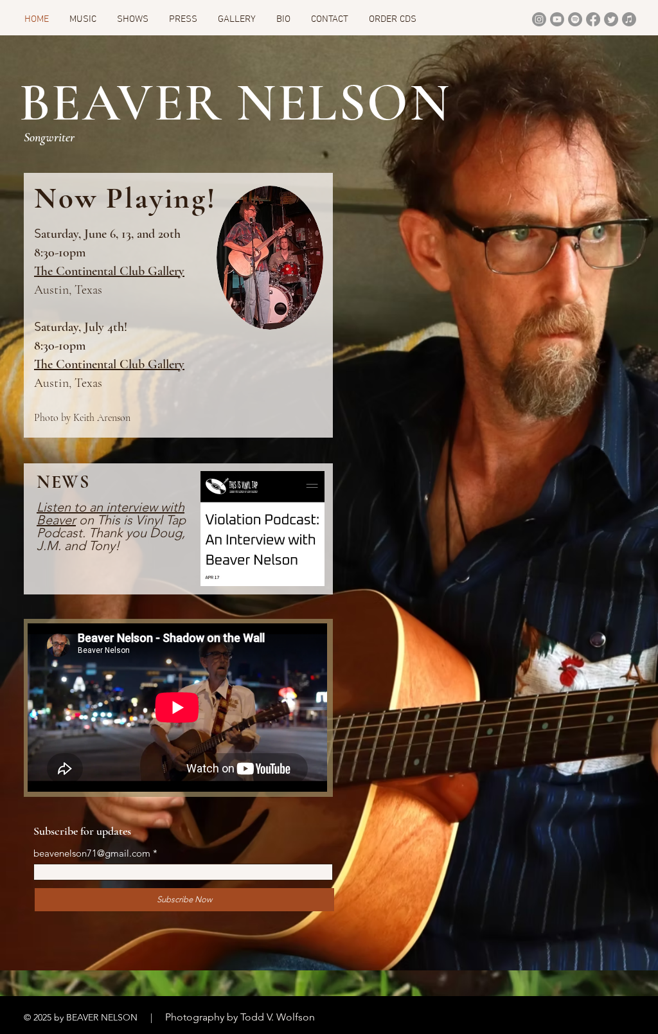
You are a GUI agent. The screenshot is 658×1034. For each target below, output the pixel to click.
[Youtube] (557, 19)
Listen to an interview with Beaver (110, 513)
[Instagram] (539, 19)
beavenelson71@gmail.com (91, 853)
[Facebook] (593, 19)
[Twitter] (611, 19)
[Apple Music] (629, 19)
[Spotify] (575, 19)
